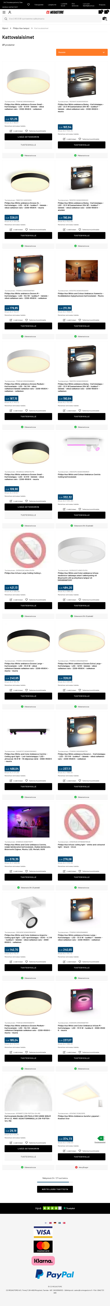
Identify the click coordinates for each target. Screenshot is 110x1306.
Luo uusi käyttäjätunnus (88, 5)
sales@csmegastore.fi (83, 1290)
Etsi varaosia (75, 5)
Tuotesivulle (28, 145)
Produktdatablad (100, 1142)
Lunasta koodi (64, 5)
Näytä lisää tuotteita (55, 1189)
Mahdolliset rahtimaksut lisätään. (15, 126)
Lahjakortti (52, 5)
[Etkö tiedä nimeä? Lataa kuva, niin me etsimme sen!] (105, 19)
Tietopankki (38, 5)
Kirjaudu (102, 5)
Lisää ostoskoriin (28, 137)
